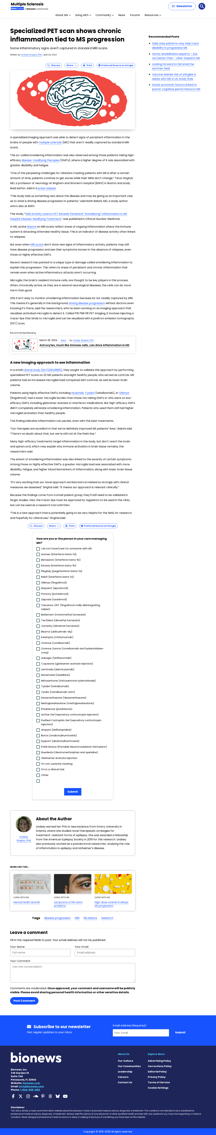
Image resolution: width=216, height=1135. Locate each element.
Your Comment (20, 961)
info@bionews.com (31, 1086)
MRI (77, 918)
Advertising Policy (159, 1061)
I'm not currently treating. (57, 763)
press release (47, 188)
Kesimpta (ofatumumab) (57, 637)
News (121, 15)
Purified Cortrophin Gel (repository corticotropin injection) (71, 722)
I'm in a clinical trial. (53, 769)
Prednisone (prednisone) (56, 709)
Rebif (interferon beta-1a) (57, 577)
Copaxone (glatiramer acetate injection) (67, 663)
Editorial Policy (157, 1071)
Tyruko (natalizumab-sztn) (58, 692)
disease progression (57, 918)
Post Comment (24, 1001)
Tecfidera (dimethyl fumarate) (60, 620)
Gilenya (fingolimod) (54, 582)
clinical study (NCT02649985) (42, 370)
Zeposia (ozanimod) (54, 599)
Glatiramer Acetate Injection (59, 758)
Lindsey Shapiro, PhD (31, 54)
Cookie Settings (158, 1087)
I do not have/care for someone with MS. (66, 548)
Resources (151, 15)
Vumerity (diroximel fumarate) (60, 626)
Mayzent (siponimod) (54, 588)
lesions (31, 227)
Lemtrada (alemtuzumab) (57, 669)
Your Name (17, 947)
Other (44, 775)
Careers (123, 1077)
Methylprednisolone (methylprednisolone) (67, 703)
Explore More (156, 1054)
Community (103, 15)
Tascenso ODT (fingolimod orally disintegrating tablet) (70, 607)
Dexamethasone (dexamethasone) (63, 697)
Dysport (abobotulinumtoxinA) (60, 741)
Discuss (55, 65)
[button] (182, 6)
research (107, 918)
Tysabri (90, 393)
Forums (135, 15)
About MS (61, 15)
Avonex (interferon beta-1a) (59, 554)
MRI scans (37, 244)
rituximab (77, 393)
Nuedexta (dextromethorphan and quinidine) (69, 752)
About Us (123, 1054)
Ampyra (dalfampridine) (56, 729)
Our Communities (129, 1066)
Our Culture (125, 1061)
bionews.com (31, 1083)
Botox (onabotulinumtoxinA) (59, 735)
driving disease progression (87, 303)
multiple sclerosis (50, 142)
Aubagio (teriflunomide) (56, 658)
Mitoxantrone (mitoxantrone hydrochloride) (68, 680)
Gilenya (124, 393)
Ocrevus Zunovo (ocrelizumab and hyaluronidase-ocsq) (72, 650)
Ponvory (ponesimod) (55, 594)
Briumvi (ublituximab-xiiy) (56, 631)
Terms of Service (159, 1082)
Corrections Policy (160, 1066)
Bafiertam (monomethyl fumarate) (63, 614)
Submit (73, 792)
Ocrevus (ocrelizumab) (55, 643)
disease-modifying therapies (41, 160)
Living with (81, 15)
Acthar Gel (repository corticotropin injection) (70, 714)
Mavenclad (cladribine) (55, 675)
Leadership (125, 1071)
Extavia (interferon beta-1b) (58, 565)
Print (88, 65)
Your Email (81, 947)
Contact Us (125, 1082)
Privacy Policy (157, 1077)
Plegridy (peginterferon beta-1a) (61, 571)
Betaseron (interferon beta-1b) (61, 560)
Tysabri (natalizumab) (55, 686)
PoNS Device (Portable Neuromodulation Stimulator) (74, 746)
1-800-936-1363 (30, 1090)
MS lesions (90, 918)
